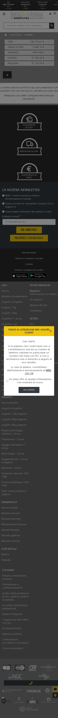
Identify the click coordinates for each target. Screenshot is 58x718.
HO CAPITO (29, 390)
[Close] (51, 331)
